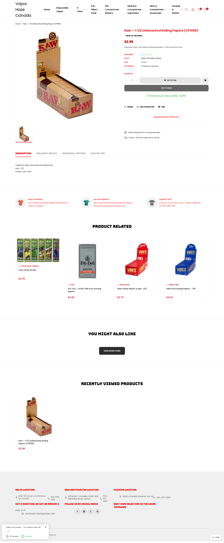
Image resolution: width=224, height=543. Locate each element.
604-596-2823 (55, 498)
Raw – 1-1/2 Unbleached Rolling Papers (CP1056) (33, 442)
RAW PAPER (150, 58)
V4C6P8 (25, 498)
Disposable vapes (62, 9)
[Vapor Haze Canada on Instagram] (84, 511)
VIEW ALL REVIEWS (134, 36)
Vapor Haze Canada (23, 9)
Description (23, 153)
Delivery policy (46, 153)
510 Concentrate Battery (112, 10)
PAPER (143, 58)
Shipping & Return (73, 153)
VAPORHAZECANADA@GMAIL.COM (40, 513)
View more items (112, 351)
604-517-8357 (105, 499)
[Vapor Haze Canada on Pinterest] (97, 511)
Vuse (72, 285)
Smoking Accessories (149, 66)
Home (47, 9)
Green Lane (124, 285)
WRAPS (158, 58)
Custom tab (98, 153)
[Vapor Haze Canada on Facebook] (77, 511)
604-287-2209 (163, 497)
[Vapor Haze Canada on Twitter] (90, 511)
